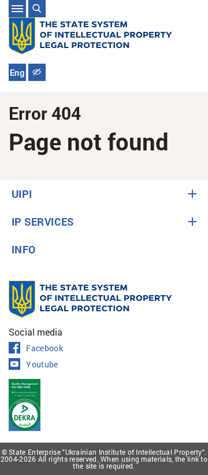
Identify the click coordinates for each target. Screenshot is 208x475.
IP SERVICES (43, 222)
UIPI (22, 194)
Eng (17, 73)
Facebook (44, 348)
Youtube (42, 364)
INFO (24, 249)
